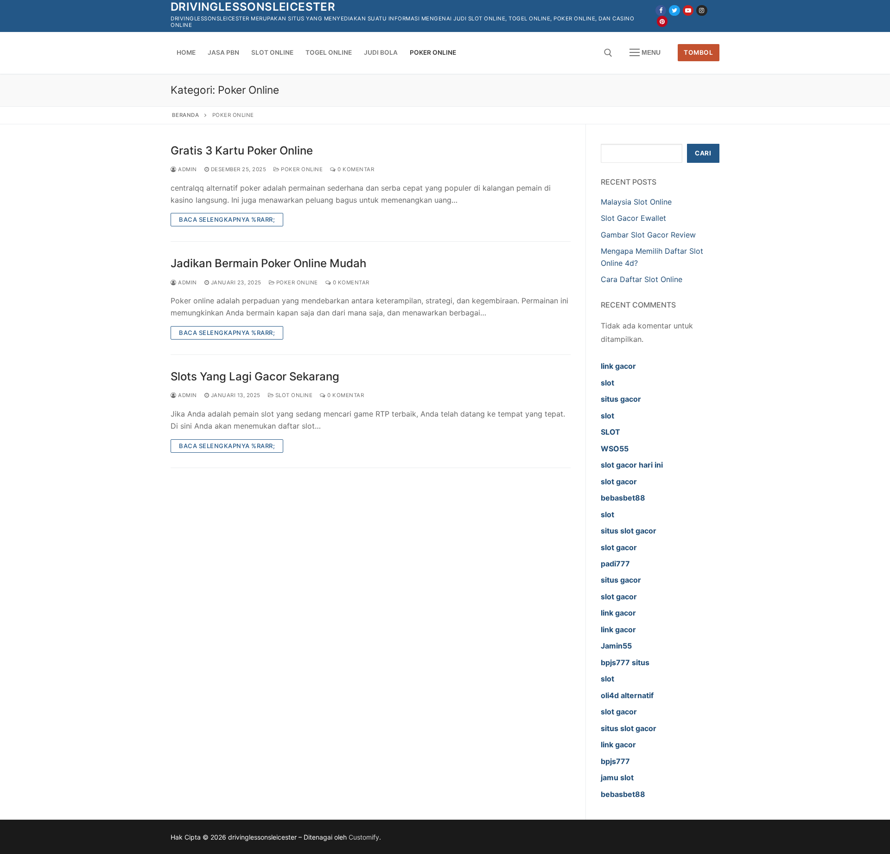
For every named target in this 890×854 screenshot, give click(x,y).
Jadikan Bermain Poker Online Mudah (268, 263)
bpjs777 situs (625, 662)
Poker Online (301, 169)
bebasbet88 (623, 497)
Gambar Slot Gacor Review (648, 234)
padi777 (615, 563)
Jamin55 (616, 645)
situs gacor (621, 399)
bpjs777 (615, 761)
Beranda (185, 115)
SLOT (610, 432)
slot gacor (619, 481)
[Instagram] (701, 10)
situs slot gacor (628, 530)
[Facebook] (660, 10)
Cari (703, 153)
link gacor (618, 366)
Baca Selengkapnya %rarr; (227, 219)
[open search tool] (608, 53)
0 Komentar (355, 169)
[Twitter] (674, 10)
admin (187, 169)
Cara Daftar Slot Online (641, 279)
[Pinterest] (662, 21)
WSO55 (615, 448)
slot (607, 382)
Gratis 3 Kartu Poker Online (242, 150)
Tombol (698, 52)
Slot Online (292, 395)
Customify (364, 837)
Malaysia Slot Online (636, 201)
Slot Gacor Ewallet (633, 218)
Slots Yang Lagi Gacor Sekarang (255, 376)
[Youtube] (688, 10)
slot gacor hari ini (632, 464)
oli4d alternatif (627, 695)
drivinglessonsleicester (253, 6)
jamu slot (617, 777)
